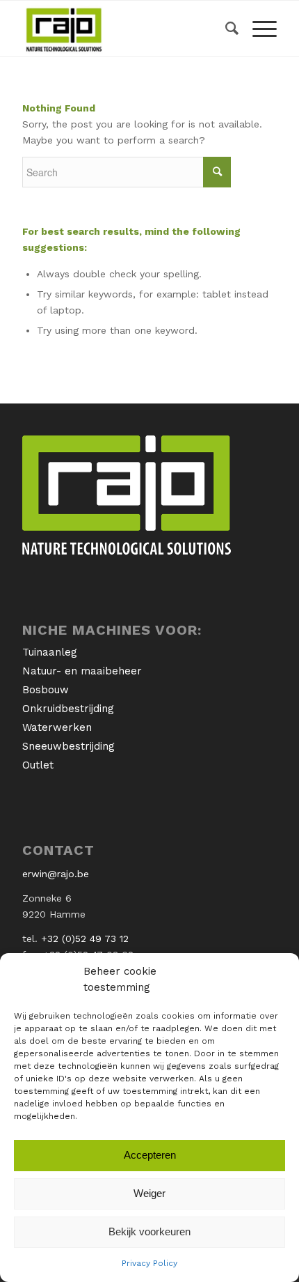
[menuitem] (225, 28)
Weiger (149, 1193)
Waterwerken (57, 727)
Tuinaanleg (49, 652)
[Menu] (258, 28)
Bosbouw (45, 690)
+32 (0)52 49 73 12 (85, 938)
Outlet (38, 765)
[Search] (225, 28)
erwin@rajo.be (55, 873)
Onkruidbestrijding (68, 708)
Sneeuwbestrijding (68, 746)
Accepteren (150, 1155)
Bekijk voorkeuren (149, 1231)
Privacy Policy (149, 1263)
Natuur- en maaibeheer (82, 671)
